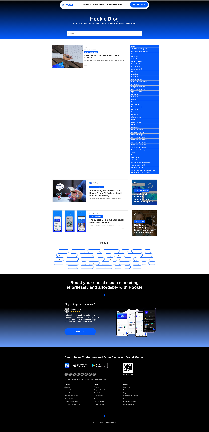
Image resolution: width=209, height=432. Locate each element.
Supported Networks (100, 390)
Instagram (110, 259)
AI (135, 259)
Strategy (148, 251)
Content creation (139, 221)
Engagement (59, 259)
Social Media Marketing (96, 216)
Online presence (94, 263)
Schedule (100, 259)
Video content (58, 263)
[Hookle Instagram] (70, 374)
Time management (72, 259)
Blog (124, 393)
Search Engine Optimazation (103, 267)
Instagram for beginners (146, 259)
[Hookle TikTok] (90, 374)
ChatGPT (135, 263)
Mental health (137, 267)
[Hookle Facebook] (66, 374)
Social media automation (134, 255)
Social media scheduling (86, 255)
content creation (137, 251)
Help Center (126, 387)
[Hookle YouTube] (82, 374)
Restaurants (106, 263)
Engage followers (62, 255)
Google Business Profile (87, 259)
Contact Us (67, 393)
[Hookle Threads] (94, 374)
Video (83, 263)
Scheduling (148, 255)
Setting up (127, 259)
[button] (71, 395)
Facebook (118, 267)
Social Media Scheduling (141, 190)
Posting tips (126, 251)
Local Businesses (124, 263)
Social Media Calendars (91, 52)
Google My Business (86, 267)
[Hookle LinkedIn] (78, 374)
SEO (114, 263)
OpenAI (127, 267)
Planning (99, 255)
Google (119, 259)
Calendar (73, 255)
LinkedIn (152, 263)
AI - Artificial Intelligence (96, 187)
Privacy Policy (68, 398)
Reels (144, 263)
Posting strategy (73, 267)
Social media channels (72, 263)
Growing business (119, 255)
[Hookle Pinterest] (86, 374)
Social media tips (63, 251)
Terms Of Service (99, 401)
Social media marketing (78, 251)
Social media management (111, 251)
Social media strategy (94, 251)
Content (108, 255)
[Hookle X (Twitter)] (74, 374)
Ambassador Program (129, 401)
